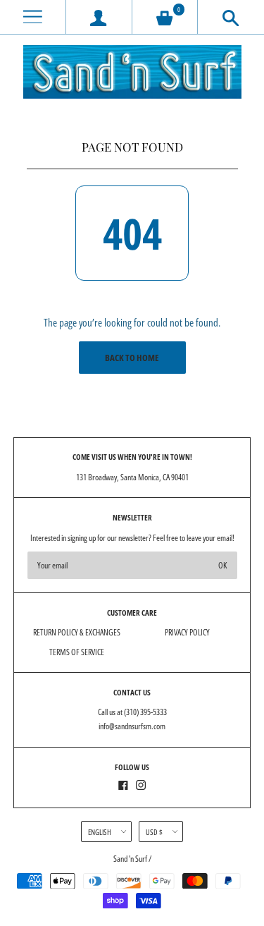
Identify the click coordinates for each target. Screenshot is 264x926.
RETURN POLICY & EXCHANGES (76, 632)
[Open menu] (32, 17)
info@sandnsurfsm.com (132, 726)
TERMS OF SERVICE (76, 652)
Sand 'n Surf (131, 859)
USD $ (154, 832)
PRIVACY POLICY (187, 632)
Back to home (132, 357)
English (99, 832)
